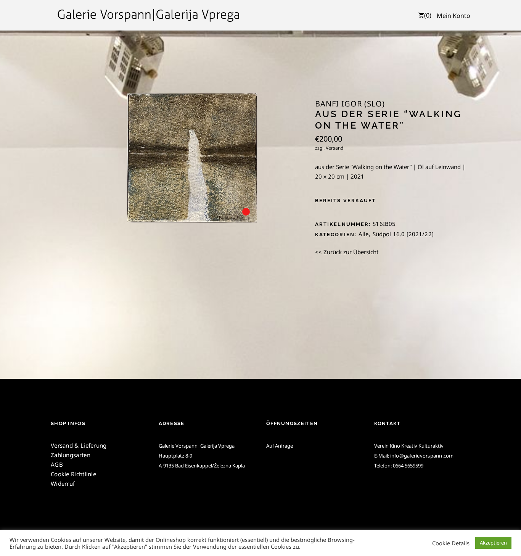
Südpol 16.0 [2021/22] (403, 234)
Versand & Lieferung (79, 445)
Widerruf (63, 483)
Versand (334, 148)
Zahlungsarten (70, 455)
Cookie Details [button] (451, 543)
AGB (57, 464)
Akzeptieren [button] (493, 542)
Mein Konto (453, 15)
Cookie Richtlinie (73, 474)
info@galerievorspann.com (422, 455)
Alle (364, 234)
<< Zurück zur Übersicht (346, 252)
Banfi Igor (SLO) (350, 103)
